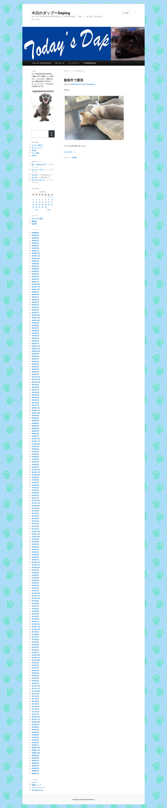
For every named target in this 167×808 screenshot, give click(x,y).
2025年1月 (35, 281)
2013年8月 (35, 634)
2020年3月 (35, 431)
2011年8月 (35, 696)
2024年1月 (35, 312)
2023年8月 (35, 325)
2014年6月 (35, 608)
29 (46, 207)
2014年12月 (36, 593)
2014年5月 (35, 611)
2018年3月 (35, 493)
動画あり (35, 221)
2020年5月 (35, 426)
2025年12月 (36, 253)
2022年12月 (36, 346)
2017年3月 (35, 523)
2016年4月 (35, 552)
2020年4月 (35, 428)
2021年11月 (36, 379)
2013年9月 (35, 632)
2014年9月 (35, 601)
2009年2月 (35, 771)
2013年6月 (35, 639)
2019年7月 (35, 451)
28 (42, 207)
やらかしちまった (38, 180)
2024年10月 (36, 289)
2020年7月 (35, 420)
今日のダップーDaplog (51, 12)
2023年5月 (35, 333)
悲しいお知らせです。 (40, 164)
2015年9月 (35, 570)
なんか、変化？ (37, 145)
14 (42, 202)
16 (49, 202)
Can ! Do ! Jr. (59, 63)
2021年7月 (35, 390)
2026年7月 (35, 235)
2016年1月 (35, 559)
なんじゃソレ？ (37, 148)
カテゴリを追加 (37, 218)
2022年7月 (35, 359)
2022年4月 (35, 366)
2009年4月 (35, 765)
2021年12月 (36, 377)
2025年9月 (35, 261)
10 (52, 200)
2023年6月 (35, 330)
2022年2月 (35, 372)
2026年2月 (35, 248)
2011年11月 (36, 688)
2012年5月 (35, 673)
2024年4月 (35, 305)
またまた (35, 175)
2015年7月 (35, 575)
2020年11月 (36, 410)
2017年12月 (36, 500)
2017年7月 (35, 513)
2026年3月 (35, 245)
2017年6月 (35, 516)
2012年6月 (35, 670)
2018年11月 (36, 472)
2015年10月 (36, 567)
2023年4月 (35, 335)
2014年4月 (35, 614)
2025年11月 (36, 256)
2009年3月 (35, 768)
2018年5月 (35, 487)
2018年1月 (35, 498)
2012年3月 (35, 678)
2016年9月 (35, 539)
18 (33, 205)
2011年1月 (35, 714)
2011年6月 (35, 701)
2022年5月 (35, 364)
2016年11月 (36, 534)
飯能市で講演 (73, 80)
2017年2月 (35, 526)
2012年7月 (35, 668)
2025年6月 (35, 269)
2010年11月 (36, 719)
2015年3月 (35, 585)
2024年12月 (36, 284)
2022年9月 (35, 354)
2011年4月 (35, 706)
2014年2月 (35, 619)
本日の (34, 150)
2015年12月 (36, 562)
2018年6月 (35, 485)
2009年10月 (36, 753)
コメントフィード (38, 787)
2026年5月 (35, 240)
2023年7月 (35, 328)
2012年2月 (35, 681)
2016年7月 (35, 544)
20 (39, 205)
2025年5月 (35, 271)
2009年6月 (35, 763)
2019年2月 (35, 464)
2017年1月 (35, 529)
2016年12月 (36, 531)
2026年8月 (35, 232)
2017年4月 (35, 521)
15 (46, 202)
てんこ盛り (36, 153)
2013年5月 (35, 642)
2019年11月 (36, 441)
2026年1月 (35, 251)
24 (52, 205)
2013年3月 (35, 647)
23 (49, 205)
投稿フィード (36, 785)
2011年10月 (36, 691)
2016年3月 (35, 554)
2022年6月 (35, 361)
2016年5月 (35, 549)
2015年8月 (35, 572)
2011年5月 (35, 704)
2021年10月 (36, 382)
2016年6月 (35, 547)
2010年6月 (35, 732)
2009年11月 (36, 750)
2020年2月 (35, 433)
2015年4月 (35, 583)
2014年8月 (35, 603)
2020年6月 (35, 423)
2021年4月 (35, 397)
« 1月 (36, 210)
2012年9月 (35, 662)
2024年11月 (36, 287)
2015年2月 (35, 588)
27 (39, 207)
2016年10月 (36, 536)
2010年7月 (35, 729)
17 (52, 202)
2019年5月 (35, 456)
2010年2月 (35, 742)
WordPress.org (37, 790)
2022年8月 (35, 356)
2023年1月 (35, 343)
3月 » (49, 210)
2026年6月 (35, 238)
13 (39, 202)
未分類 (74, 157)
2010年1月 (35, 745)
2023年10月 (36, 320)
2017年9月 (35, 508)
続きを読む (69, 152)
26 (36, 207)
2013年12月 (36, 624)
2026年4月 (35, 243)
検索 (51, 134)
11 (33, 202)
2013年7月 (35, 637)
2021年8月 (35, 387)
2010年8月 (35, 727)
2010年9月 (35, 724)
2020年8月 (35, 418)
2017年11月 (36, 503)
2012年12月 (36, 655)
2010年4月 (35, 737)
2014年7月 (35, 606)
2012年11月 (36, 657)
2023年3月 (35, 338)
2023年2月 (35, 341)
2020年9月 (35, 415)
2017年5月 (35, 518)
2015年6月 (35, 578)
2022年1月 (35, 374)
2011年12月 (36, 686)
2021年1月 (35, 405)
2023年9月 (35, 323)
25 (33, 207)
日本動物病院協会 (89, 63)
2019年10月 (36, 444)
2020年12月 (36, 408)
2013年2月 (35, 650)
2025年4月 (35, 274)
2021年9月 (35, 384)
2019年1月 (35, 467)
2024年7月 (35, 297)
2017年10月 (36, 505)
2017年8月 (35, 511)
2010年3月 (35, 740)
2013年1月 (35, 652)
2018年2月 (35, 495)
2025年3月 (35, 276)
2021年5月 (35, 395)
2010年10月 (36, 722)
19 (36, 205)
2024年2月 (35, 310)
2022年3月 (35, 369)
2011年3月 (35, 709)
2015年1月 (35, 590)
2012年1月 (35, 683)
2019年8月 (35, 449)
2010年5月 (35, 735)
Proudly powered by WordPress (83, 799)
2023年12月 (36, 315)
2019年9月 (35, 446)
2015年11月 (36, 565)
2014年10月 (36, 598)
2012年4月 (35, 675)
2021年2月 (35, 403)
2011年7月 (35, 699)
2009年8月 (35, 758)
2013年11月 (36, 626)
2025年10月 (36, 258)
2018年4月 (35, 490)
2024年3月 (35, 307)
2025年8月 (35, 263)
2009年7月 (35, 760)
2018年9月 (35, 477)
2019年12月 (36, 438)
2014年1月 (35, 621)
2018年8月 (35, 480)
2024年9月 (35, 292)
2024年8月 (35, 294)
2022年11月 (36, 348)
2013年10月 (36, 629)
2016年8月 (35, 541)
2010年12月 (36, 717)
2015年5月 (35, 580)
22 (46, 205)
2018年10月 (36, 475)
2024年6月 (35, 300)
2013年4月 (35, 644)
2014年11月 (36, 596)
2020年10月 (36, 413)
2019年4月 (35, 459)
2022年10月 (36, 351)
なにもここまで (37, 169)
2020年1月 (35, 436)
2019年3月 (35, 462)
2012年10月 (36, 660)
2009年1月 (35, 773)
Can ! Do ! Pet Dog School (41, 63)
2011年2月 (35, 711)
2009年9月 (35, 755)
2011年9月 (35, 693)
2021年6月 (35, 392)
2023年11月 (36, 317)
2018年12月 (36, 469)
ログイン (35, 782)
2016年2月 (35, 557)
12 (36, 202)
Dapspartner (90, 84)
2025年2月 (35, 279)
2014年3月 (35, 616)
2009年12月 (36, 747)
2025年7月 (35, 266)
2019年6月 (35, 454)
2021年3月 (35, 400)
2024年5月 (35, 302)
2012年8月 (35, 665)
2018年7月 (35, 482)
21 (42, 205)
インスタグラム (73, 63)
